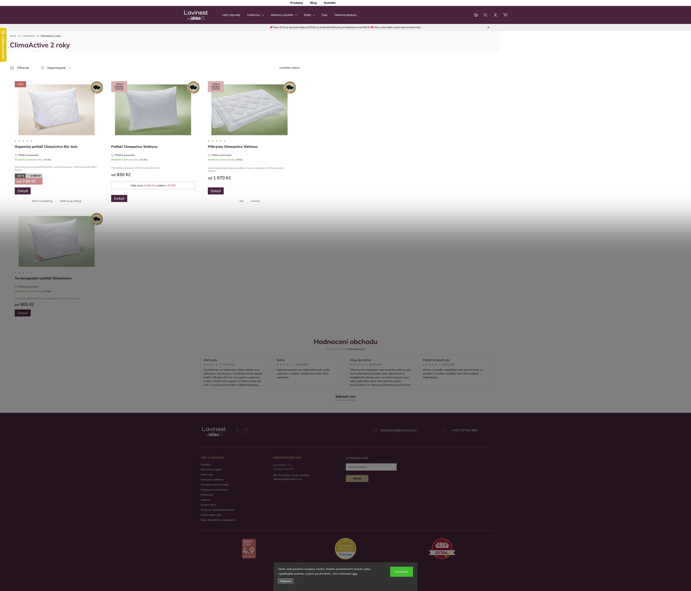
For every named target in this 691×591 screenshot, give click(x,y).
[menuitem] (296, 3)
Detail (22, 190)
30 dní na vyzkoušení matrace (218, 509)
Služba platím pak (211, 514)
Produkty (206, 464)
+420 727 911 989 (464, 430)
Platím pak (207, 474)
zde (354, 573)
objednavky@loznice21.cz (399, 430)
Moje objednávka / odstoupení (218, 520)
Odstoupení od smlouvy (214, 489)
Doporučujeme (56, 67)
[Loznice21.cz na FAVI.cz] (442, 549)
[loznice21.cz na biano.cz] (249, 549)
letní (242, 201)
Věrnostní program (211, 469)
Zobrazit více (345, 396)
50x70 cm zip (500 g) (42, 201)
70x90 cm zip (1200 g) (70, 201)
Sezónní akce (208, 504)
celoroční (255, 201)
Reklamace (207, 494)
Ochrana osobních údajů (215, 484)
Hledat (357, 478)
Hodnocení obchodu (346, 341)
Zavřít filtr (19, 67)
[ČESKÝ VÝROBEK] (56, 242)
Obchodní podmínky (212, 479)
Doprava (205, 499)
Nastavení (286, 581)
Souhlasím (401, 571)
